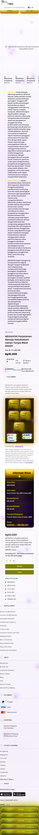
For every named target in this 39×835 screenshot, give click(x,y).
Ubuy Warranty (5, 647)
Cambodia (4, 772)
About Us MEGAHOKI (7, 612)
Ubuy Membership (7, 643)
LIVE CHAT (21, 831)
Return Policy (5, 674)
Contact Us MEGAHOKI (8, 615)
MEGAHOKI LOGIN (14, 181)
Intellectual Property (8, 622)
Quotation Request (7, 619)
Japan (2, 769)
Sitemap (3, 626)
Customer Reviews (7, 670)
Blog (1, 677)
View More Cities (6, 779)
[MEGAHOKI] (10, 4)
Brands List (4, 667)
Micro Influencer (6, 640)
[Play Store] (19, 794)
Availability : (9, 370)
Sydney (2, 762)
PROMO (21, 809)
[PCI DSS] (5, 806)
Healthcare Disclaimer (8, 650)
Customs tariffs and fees (9, 633)
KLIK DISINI (29, 462)
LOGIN (9, 10)
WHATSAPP (21, 826)
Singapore (4, 755)
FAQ (1, 681)
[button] (32, 22)
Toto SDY (3, 758)
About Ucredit (5, 684)
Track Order (4, 629)
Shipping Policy (5, 636)
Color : (10, 377)
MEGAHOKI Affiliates (7, 688)
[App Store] (6, 794)
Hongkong (4, 751)
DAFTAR (19, 566)
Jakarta (3, 776)
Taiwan (3, 765)
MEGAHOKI (12, 92)
